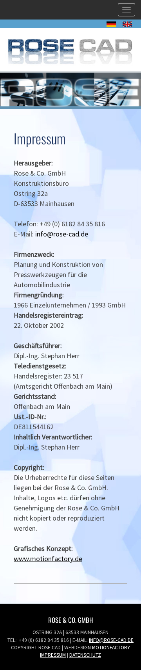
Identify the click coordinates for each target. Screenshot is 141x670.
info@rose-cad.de (61, 233)
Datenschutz (85, 655)
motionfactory (111, 647)
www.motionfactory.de (48, 558)
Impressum (53, 655)
